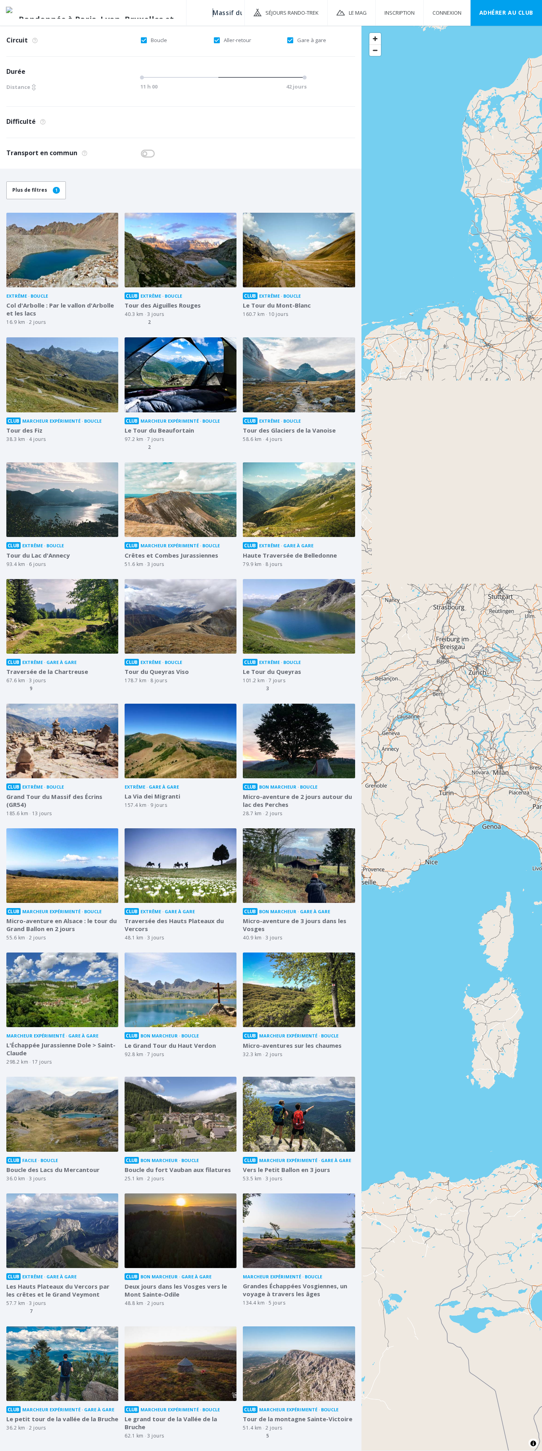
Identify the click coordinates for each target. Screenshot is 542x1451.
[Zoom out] (375, 50)
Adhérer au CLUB (506, 12)
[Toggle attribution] (533, 1443)
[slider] (221, 77)
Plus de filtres (35, 190)
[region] (451, 738)
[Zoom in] (375, 38)
